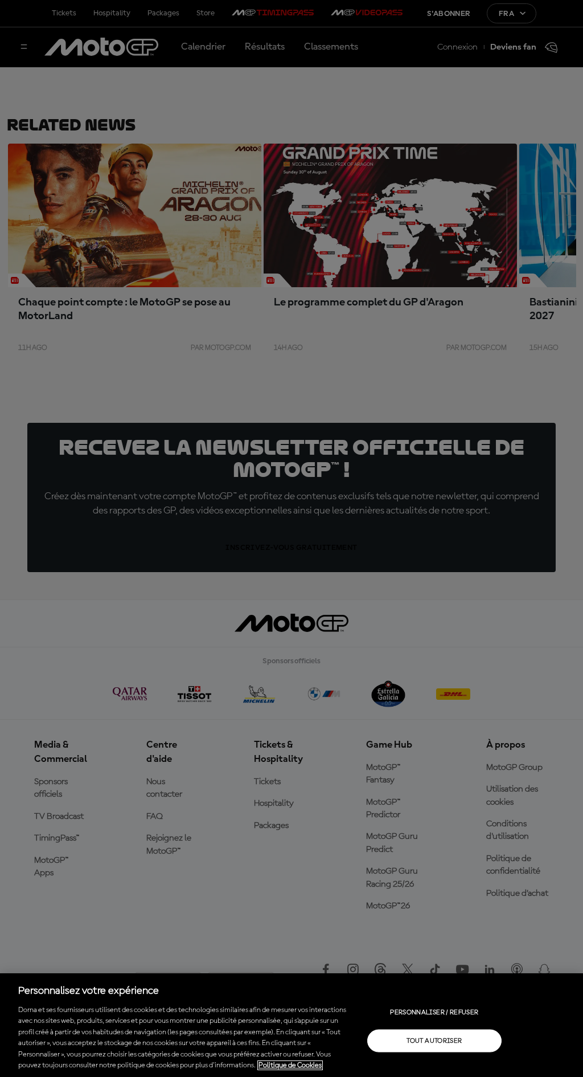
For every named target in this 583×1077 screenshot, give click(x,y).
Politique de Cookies (290, 1065)
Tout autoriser (434, 1040)
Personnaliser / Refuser (434, 1012)
